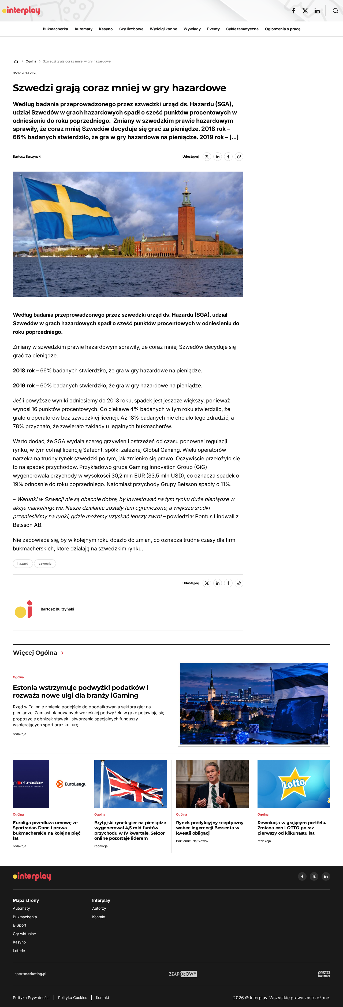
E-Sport (19, 925)
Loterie (19, 950)
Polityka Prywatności (31, 997)
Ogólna (31, 61)
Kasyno (19, 942)
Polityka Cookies (72, 997)
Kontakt (99, 917)
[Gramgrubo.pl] (324, 974)
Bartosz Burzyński (27, 156)
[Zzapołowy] (183, 974)
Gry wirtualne (24, 933)
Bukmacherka (25, 917)
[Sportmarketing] (30, 974)
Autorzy (99, 908)
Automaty (21, 908)
